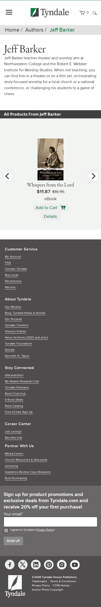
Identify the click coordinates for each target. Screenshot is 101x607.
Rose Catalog (14, 406)
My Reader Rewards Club (22, 381)
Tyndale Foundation (18, 344)
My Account (13, 257)
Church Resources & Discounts (26, 460)
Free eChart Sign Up (19, 412)
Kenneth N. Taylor (17, 356)
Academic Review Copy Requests (28, 472)
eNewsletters (14, 375)
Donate (10, 350)
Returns (10, 287)
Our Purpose (13, 319)
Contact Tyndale (16, 269)
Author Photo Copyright (47, 590)
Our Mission (13, 307)
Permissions (13, 281)
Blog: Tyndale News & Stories (25, 313)
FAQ (8, 263)
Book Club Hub (15, 394)
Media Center (14, 454)
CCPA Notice (61, 585)
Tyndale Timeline (16, 325)
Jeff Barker (62, 30)
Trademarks (39, 581)
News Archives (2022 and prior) (26, 337)
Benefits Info (13, 438)
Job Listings (13, 432)
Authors (34, 30)
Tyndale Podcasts (17, 387)
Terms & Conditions (63, 581)
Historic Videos (15, 331)
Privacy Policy (45, 530)
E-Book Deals (14, 400)
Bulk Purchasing (16, 478)
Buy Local (11, 275)
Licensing (11, 466)
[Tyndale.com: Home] (50, 12)
